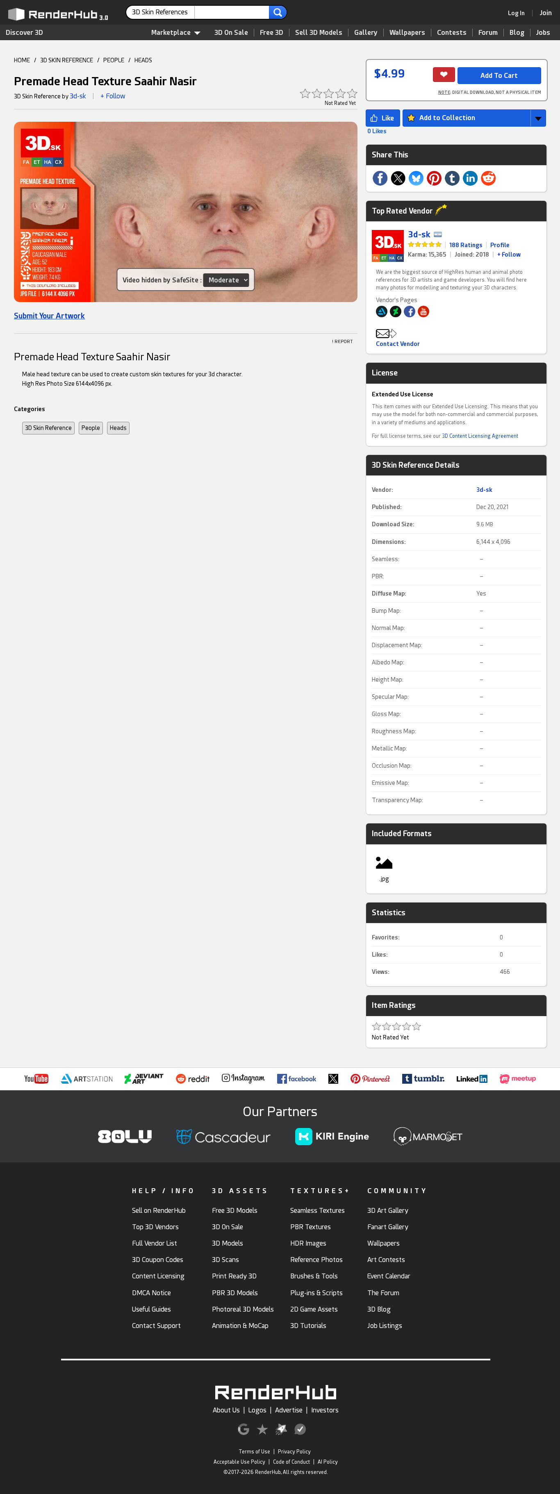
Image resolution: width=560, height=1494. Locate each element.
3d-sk (78, 96)
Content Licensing (158, 1276)
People (91, 428)
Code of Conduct (291, 1462)
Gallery (366, 32)
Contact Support (156, 1326)
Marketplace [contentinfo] (171, 32)
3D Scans (225, 1260)
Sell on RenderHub (159, 1210)
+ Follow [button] (112, 96)
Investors (325, 1410)
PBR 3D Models (235, 1293)
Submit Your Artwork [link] (49, 316)
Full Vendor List (154, 1243)
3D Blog (379, 1309)
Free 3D (271, 32)
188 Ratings (466, 245)
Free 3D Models (234, 1210)
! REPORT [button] (342, 341)
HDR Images (308, 1243)
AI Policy (328, 1462)
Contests (452, 32)
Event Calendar (388, 1276)
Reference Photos (316, 1260)
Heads (118, 428)
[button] (185, 214)
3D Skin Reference (48, 428)
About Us (226, 1410)
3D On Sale (231, 32)
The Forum (383, 1293)
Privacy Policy (294, 1452)
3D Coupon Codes (157, 1260)
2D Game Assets (314, 1309)
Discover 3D (24, 32)
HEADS (143, 60)
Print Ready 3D (234, 1276)
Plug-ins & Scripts (316, 1293)
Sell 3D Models (318, 32)
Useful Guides (151, 1309)
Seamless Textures (317, 1210)
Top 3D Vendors (155, 1227)
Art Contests (386, 1260)
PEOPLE (113, 60)
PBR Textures (310, 1227)
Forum (488, 32)
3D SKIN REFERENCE (66, 60)
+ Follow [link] (509, 254)
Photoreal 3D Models (243, 1309)
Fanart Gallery (387, 1227)
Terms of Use (254, 1452)
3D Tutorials (308, 1326)
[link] (519, 13)
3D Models (227, 1243)
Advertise (289, 1410)
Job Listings (384, 1326)
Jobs (543, 32)
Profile (500, 245)
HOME (22, 60)
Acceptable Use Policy (239, 1462)
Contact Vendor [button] (398, 344)
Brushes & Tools (314, 1276)
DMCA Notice (151, 1293)
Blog (517, 32)
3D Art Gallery (387, 1210)
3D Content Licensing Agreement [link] (480, 436)
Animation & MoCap (240, 1326)
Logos (257, 1410)
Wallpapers (407, 32)
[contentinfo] (163, 12)
